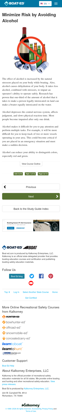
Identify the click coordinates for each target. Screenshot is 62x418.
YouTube (31, 283)
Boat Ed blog (17, 276)
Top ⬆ (7, 292)
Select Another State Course (36, 292)
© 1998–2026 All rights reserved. (18, 408)
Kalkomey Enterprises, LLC (36, 388)
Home (55, 292)
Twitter (31, 276)
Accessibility (36, 408)
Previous (31, 187)
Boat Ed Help (8, 365)
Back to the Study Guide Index (31, 209)
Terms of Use (31, 411)
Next (31, 196)
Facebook (41, 276)
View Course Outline (31, 163)
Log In (16, 292)
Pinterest (50, 276)
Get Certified (31, 297)
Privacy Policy (47, 408)
